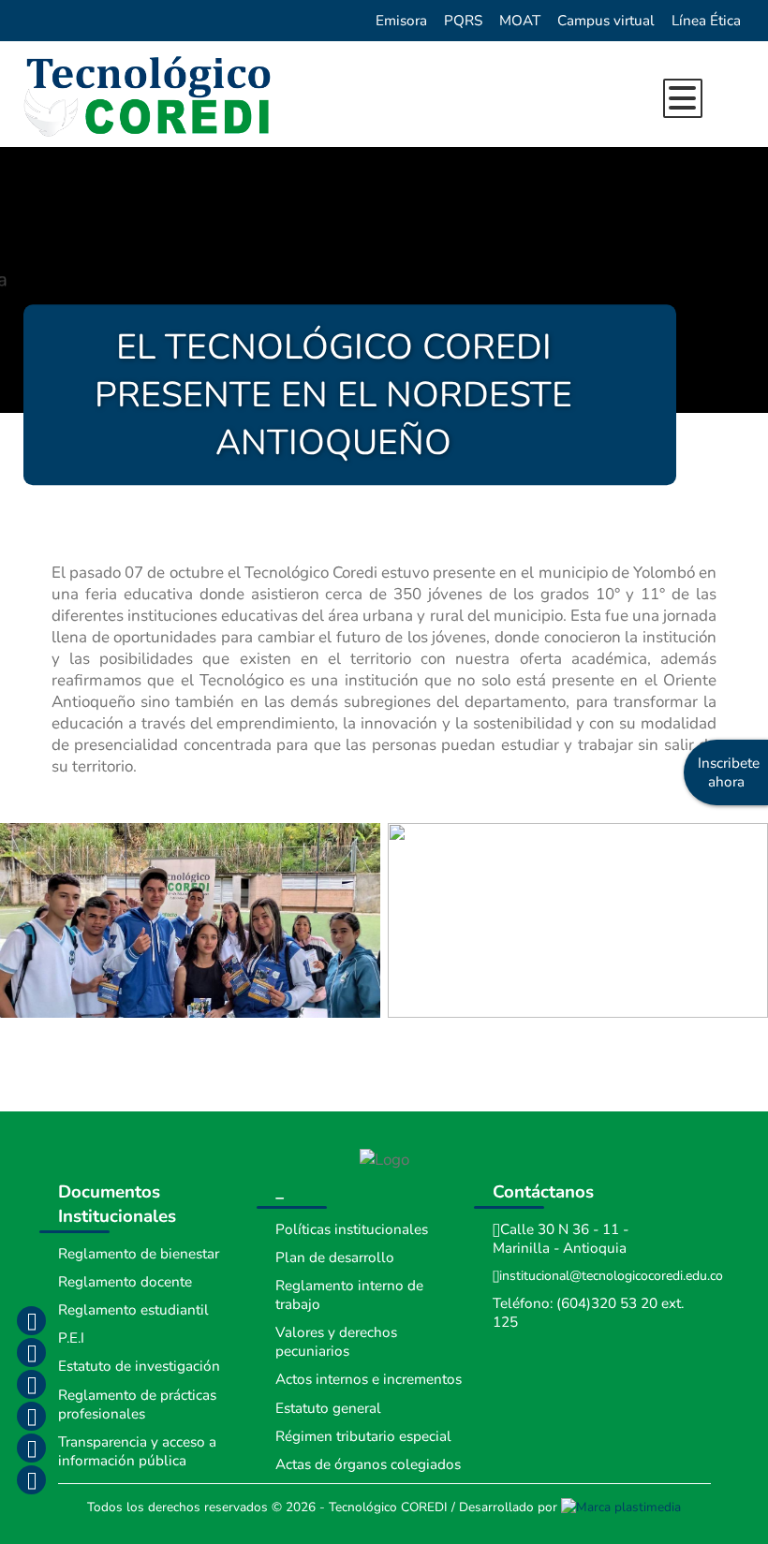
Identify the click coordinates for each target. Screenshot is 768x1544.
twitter (31, 1384)
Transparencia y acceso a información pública (137, 1451)
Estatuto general (328, 1408)
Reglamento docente (125, 1281)
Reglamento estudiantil (133, 1310)
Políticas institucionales (351, 1229)
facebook (31, 1320)
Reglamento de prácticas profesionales (137, 1404)
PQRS (463, 20)
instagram (31, 1352)
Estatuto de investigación (139, 1366)
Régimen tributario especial (363, 1436)
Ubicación (31, 1479)
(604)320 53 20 (606, 1303)
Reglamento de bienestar (138, 1253)
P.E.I (71, 1338)
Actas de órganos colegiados (368, 1464)
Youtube (31, 1416)
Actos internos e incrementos (368, 1379)
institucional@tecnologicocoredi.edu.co (611, 1276)
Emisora (401, 20)
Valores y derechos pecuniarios (336, 1341)
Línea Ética (706, 20)
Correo (31, 1448)
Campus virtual (606, 20)
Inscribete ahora (729, 772)
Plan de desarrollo (334, 1257)
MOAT (519, 20)
